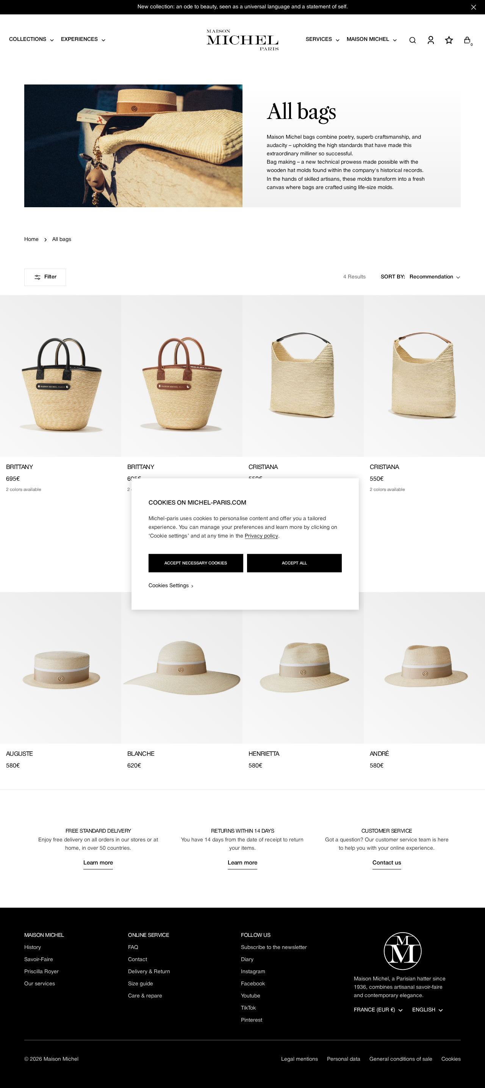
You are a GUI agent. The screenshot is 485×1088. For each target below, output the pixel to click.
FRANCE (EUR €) (374, 1010)
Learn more (98, 863)
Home (31, 239)
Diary (247, 959)
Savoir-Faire (38, 959)
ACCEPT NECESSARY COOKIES (195, 563)
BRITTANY (19, 467)
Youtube (250, 996)
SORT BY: (393, 277)
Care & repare (145, 996)
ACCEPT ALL (294, 563)
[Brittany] (60, 376)
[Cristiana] (303, 376)
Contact (137, 959)
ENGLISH (423, 1010)
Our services (39, 984)
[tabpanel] (242, 681)
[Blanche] (181, 668)
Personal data (343, 1059)
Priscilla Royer (41, 971)
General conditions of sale (400, 1059)
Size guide (140, 984)
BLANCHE (141, 754)
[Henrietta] (303, 668)
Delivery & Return (149, 971)
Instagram (253, 971)
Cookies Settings (169, 585)
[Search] (412, 40)
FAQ (133, 947)
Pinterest (251, 1020)
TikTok (248, 1008)
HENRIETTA (264, 754)
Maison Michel (61, 1059)
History (32, 947)
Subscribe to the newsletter (274, 947)
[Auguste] (60, 668)
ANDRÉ (379, 754)
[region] (245, 544)
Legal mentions (299, 1059)
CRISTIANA (263, 467)
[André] (424, 668)
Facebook (253, 984)
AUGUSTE (19, 754)
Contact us (386, 863)
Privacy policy (261, 536)
